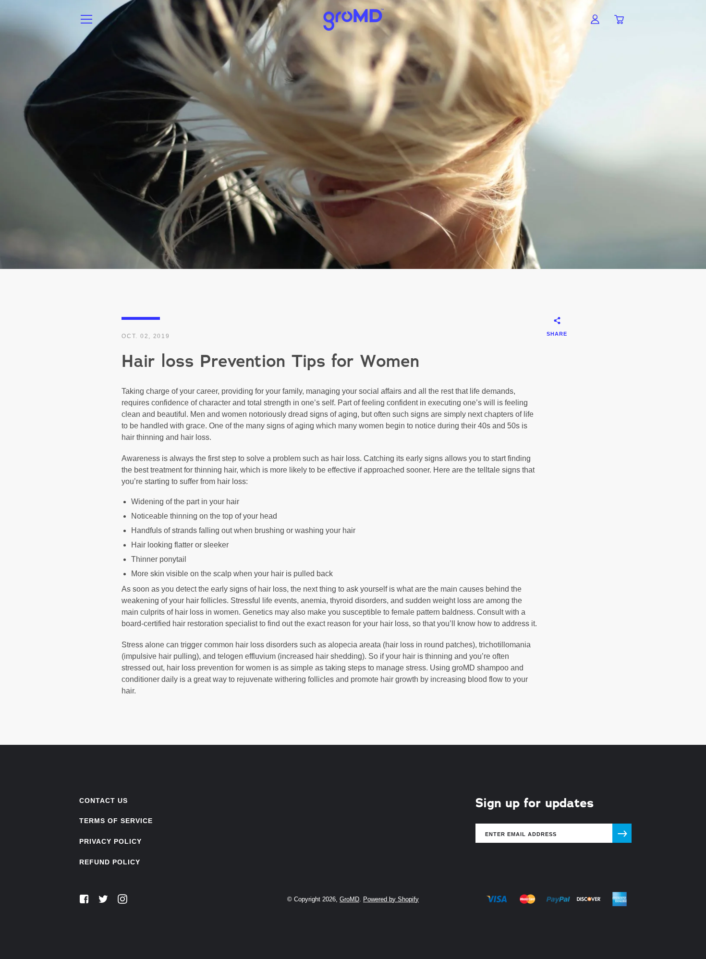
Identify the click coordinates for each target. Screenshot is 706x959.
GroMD (349, 899)
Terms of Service (116, 821)
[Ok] (622, 833)
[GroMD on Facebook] (84, 899)
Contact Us (103, 800)
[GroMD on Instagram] (122, 899)
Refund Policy (109, 862)
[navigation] (86, 19)
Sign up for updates (534, 803)
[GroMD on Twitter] (103, 899)
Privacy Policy (110, 841)
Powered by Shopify (391, 899)
